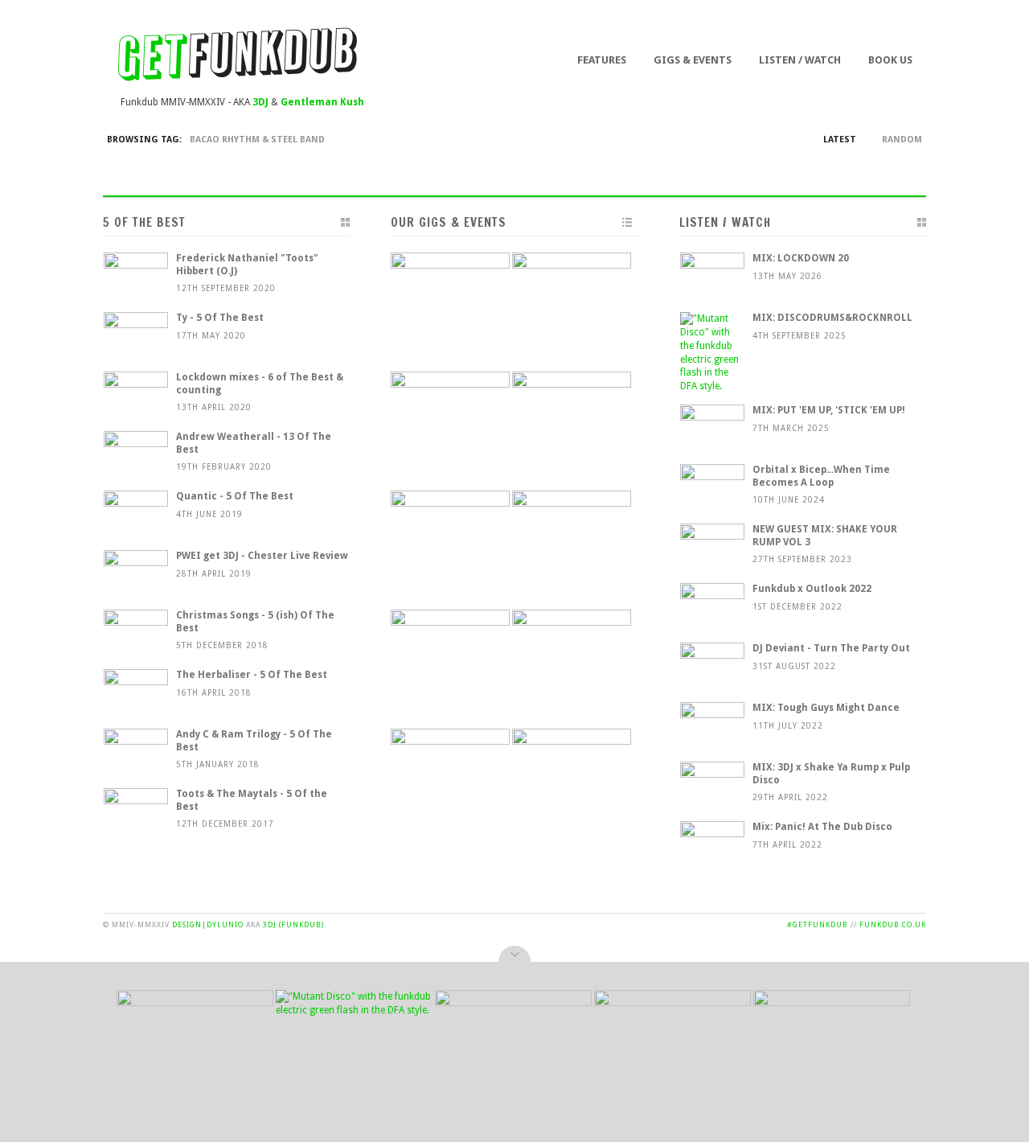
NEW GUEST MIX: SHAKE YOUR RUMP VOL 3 (824, 536)
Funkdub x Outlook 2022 (811, 588)
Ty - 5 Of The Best (220, 317)
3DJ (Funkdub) (293, 925)
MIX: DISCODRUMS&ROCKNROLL (832, 317)
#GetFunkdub (817, 925)
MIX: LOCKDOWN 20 (800, 258)
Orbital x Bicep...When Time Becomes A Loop (821, 476)
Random (902, 139)
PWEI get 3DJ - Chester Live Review (262, 555)
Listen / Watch (800, 60)
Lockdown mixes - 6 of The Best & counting (259, 384)
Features (601, 60)
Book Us (890, 60)
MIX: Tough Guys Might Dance (826, 707)
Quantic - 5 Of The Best (234, 496)
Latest (839, 139)
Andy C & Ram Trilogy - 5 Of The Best (254, 741)
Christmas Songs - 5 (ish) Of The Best (255, 622)
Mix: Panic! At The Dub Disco (822, 826)
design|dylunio (208, 925)
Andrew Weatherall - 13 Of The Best (253, 443)
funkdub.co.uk (892, 925)
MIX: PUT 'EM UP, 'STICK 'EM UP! (828, 410)
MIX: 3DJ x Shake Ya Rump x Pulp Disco (831, 774)
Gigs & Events (693, 60)
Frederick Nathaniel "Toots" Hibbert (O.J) (247, 265)
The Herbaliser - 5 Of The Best (251, 674)
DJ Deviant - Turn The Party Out (831, 648)
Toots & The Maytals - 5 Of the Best (251, 800)
